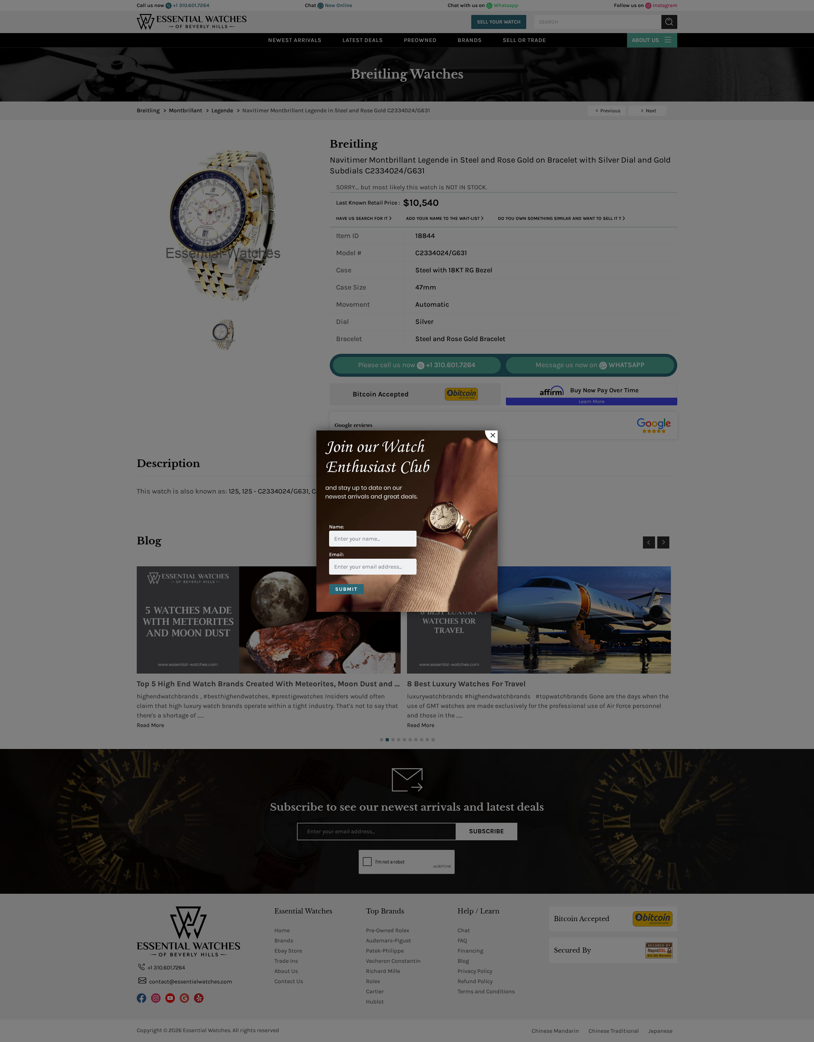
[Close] (491, 436)
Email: (336, 554)
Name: (336, 527)
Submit (346, 589)
